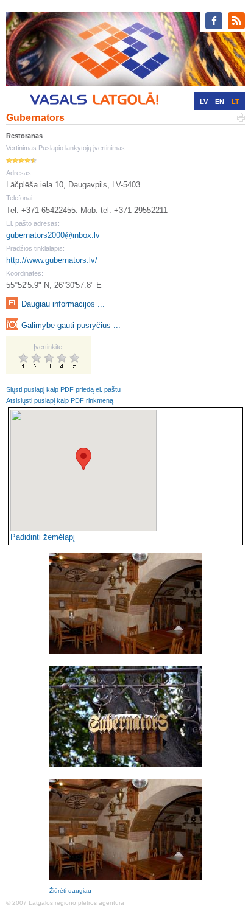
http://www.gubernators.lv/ (51, 260)
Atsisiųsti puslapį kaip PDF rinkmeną (59, 400)
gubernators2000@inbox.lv (53, 235)
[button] (83, 459)
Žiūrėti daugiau (70, 890)
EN (219, 101)
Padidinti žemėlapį (42, 537)
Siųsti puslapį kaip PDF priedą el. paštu (63, 389)
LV (204, 101)
